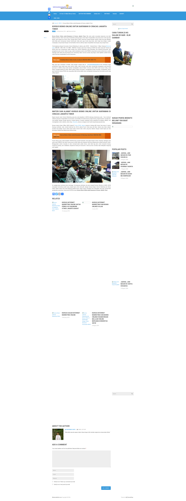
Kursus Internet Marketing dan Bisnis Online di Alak (100, 204)
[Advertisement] (123, 93)
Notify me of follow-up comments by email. (64, 481)
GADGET (122, 13)
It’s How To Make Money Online (68, 13)
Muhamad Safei (72, 31)
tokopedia (75, 122)
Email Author (82, 429)
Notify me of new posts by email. (62, 484)
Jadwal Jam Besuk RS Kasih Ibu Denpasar (126, 174)
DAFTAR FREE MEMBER (85, 13)
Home (55, 13)
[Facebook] (49, 9)
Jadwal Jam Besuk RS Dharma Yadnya (127, 164)
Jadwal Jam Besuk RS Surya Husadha (126, 284)
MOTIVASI (107, 13)
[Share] (49, 17)
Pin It (45, 37)
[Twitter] (49, 11)
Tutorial (115, 13)
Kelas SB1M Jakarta (80, 125)
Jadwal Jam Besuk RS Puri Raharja (126, 155)
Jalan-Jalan (57, 18)
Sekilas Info (97, 13)
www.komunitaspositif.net (93, 64)
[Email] (49, 14)
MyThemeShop (129, 497)
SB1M (60, 23)
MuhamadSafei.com (57, 497)
